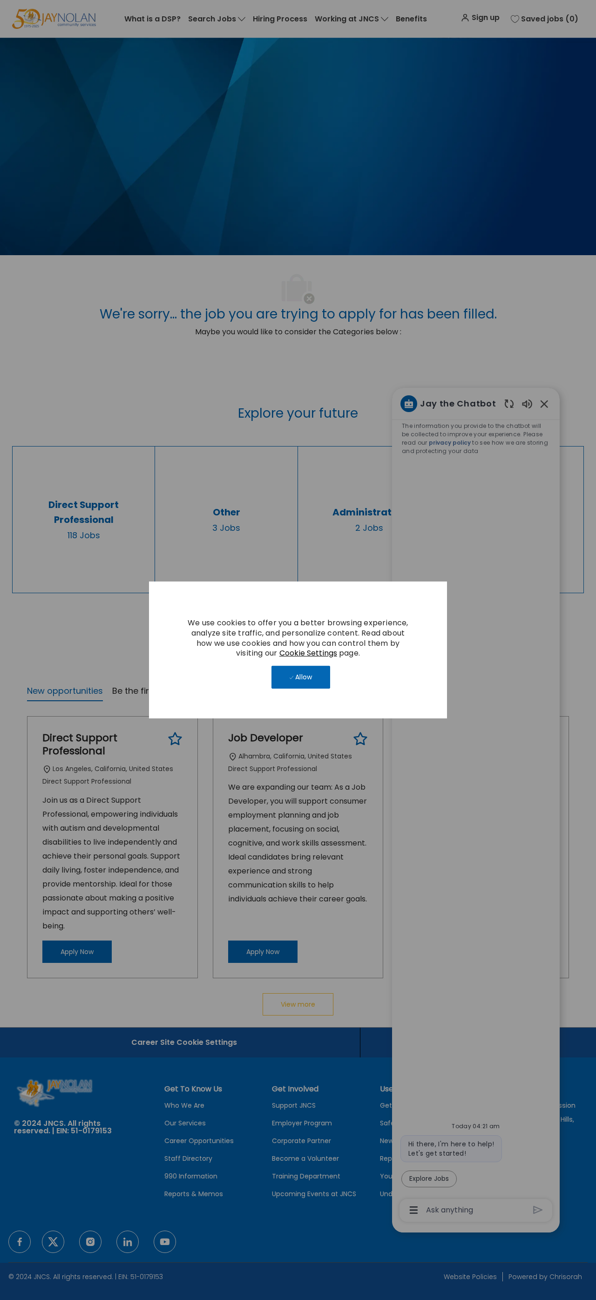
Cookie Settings (308, 653)
